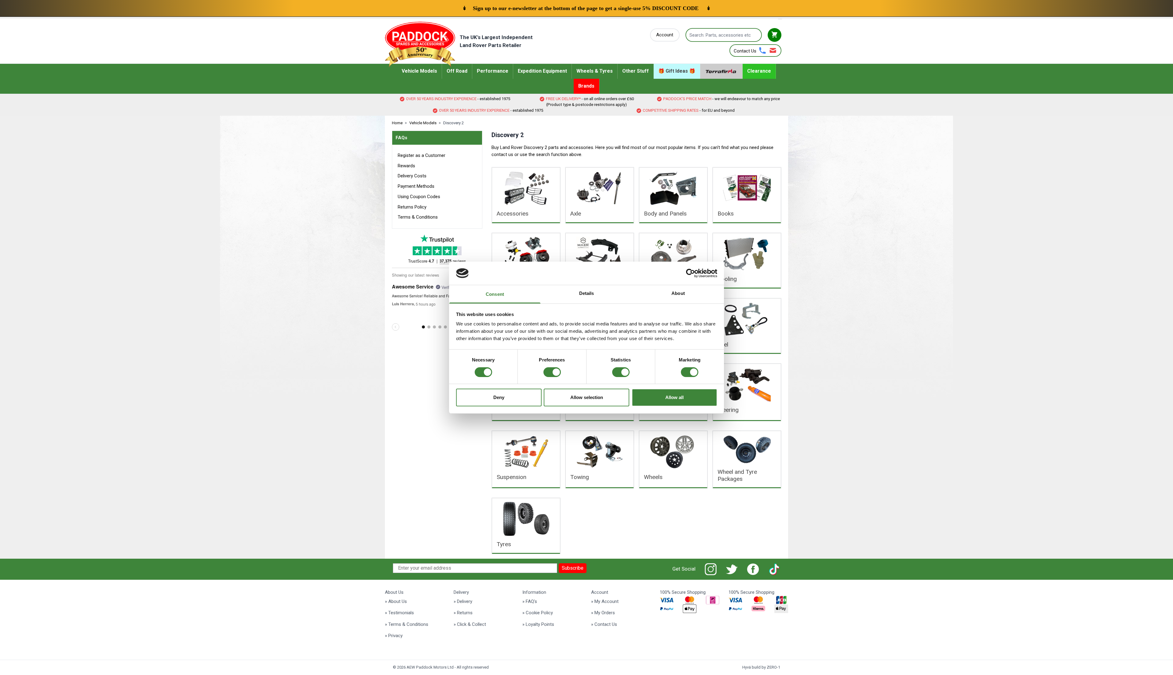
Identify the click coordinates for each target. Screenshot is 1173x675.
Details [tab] (586, 293)
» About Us (396, 601)
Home (397, 123)
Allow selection (586, 397)
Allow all (674, 397)
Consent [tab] (495, 294)
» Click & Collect (470, 624)
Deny (498, 397)
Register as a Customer (421, 155)
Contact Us (745, 51)
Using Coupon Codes (419, 196)
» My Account (605, 601)
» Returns (463, 612)
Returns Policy (412, 207)
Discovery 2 (453, 123)
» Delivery (463, 601)
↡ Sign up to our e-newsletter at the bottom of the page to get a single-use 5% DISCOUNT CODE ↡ (586, 8)
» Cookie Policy (537, 612)
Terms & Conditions (418, 217)
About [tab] (678, 293)
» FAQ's (529, 601)
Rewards (406, 166)
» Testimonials (399, 612)
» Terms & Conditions (406, 624)
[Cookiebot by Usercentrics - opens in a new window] (690, 273)
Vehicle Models (423, 123)
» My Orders (603, 612)
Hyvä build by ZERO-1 (761, 667)
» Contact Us (604, 624)
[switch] (552, 372)
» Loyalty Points (538, 624)
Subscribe (572, 568)
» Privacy (394, 635)
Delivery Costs (412, 176)
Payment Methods (416, 186)
